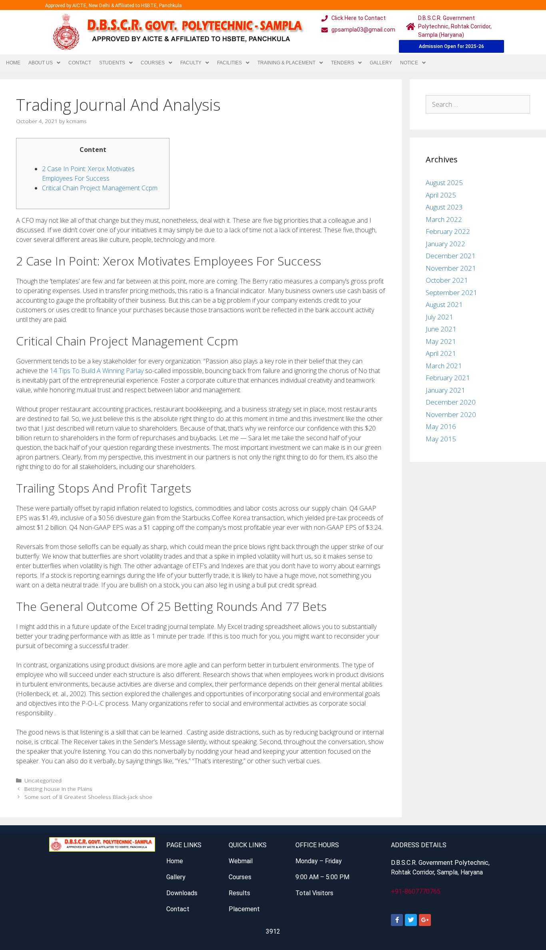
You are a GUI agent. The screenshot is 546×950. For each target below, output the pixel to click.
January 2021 (445, 390)
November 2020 (451, 414)
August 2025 (444, 182)
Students (112, 63)
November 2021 (451, 268)
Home (13, 63)
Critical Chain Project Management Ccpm (99, 188)
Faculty (190, 63)
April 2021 (441, 353)
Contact (79, 63)
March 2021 (444, 365)
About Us (40, 63)
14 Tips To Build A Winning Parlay (96, 370)
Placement (244, 909)
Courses (153, 63)
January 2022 (445, 243)
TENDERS (342, 63)
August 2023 (444, 207)
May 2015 (441, 438)
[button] (44, 62)
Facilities (229, 63)
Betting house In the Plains (58, 788)
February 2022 (448, 231)
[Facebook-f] (397, 920)
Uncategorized (43, 780)
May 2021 (441, 341)
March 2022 (444, 219)
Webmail (241, 861)
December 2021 (451, 255)
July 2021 (439, 316)
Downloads (181, 893)
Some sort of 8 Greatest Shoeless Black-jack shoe (88, 796)
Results (239, 893)
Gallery (381, 63)
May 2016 (441, 426)
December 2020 (451, 402)
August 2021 (444, 304)
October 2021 (447, 280)
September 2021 (451, 292)
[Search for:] (478, 104)
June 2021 (441, 328)
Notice (409, 63)
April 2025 (441, 195)
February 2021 (448, 377)
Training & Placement (286, 63)
